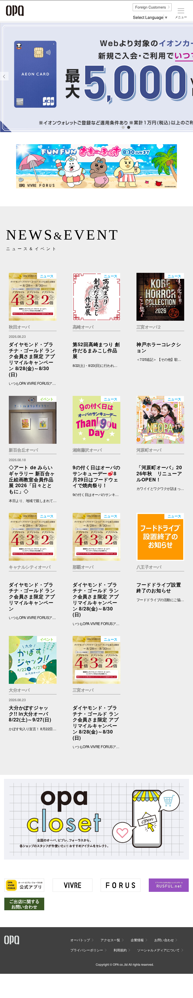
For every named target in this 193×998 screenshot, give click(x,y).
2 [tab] (128, 127)
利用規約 (120, 950)
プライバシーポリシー (86, 950)
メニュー (181, 17)
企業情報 (137, 939)
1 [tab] (123, 127)
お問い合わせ (164, 939)
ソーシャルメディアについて (158, 950)
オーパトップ (80, 939)
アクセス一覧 (110, 939)
